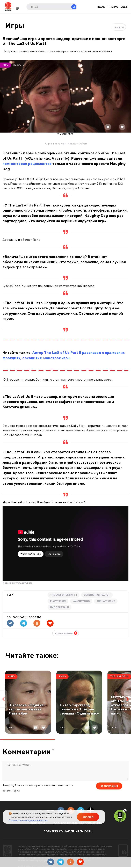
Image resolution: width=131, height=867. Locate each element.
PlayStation (58, 601)
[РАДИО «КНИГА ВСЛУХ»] (120, 815)
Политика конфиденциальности (68, 831)
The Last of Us (106, 601)
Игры (14, 25)
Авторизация (109, 786)
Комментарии (65, 633)
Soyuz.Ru (8, 6)
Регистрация (119, 6)
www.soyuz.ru (24, 582)
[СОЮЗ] (7, 851)
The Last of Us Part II (63, 595)
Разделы (119, 27)
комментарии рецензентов (27, 163)
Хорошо (88, 817)
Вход (101, 6)
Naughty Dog (81, 601)
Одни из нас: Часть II (97, 595)
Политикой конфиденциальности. (28, 820)
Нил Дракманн (59, 607)
